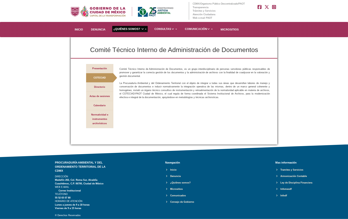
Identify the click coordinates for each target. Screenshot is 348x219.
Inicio (172, 169)
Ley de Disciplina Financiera (295, 182)
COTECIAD (100, 77)
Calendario (100, 105)
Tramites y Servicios (290, 169)
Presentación (99, 68)
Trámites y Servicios (204, 10)
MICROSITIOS (230, 29)
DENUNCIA (98, 29)
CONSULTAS (162, 28)
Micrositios (175, 189)
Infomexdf (285, 189)
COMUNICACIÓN (196, 28)
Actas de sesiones (100, 96)
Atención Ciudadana (204, 14)
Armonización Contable (292, 176)
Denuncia (174, 176)
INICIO (79, 29)
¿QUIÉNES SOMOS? (127, 28)
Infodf (282, 195)
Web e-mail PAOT (202, 17)
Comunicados (177, 195)
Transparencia (200, 7)
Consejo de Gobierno (181, 202)
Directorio (99, 87)
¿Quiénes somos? (179, 182)
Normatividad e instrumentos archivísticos (99, 119)
